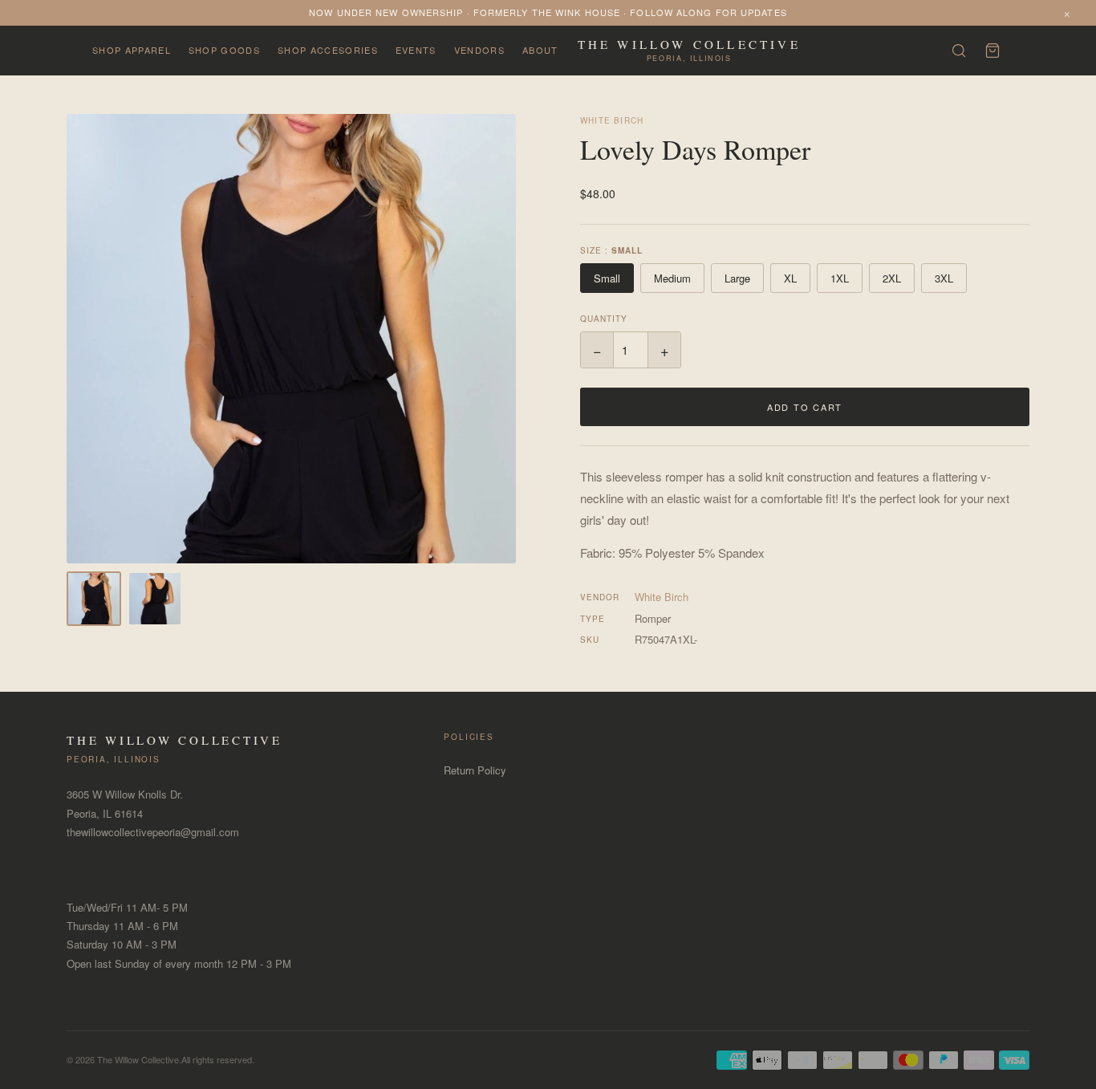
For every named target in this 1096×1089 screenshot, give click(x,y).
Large (737, 278)
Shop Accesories (328, 49)
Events (416, 49)
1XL (839, 278)
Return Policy (475, 770)
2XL (892, 278)
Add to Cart (804, 406)
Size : (611, 250)
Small (607, 278)
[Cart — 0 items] (992, 50)
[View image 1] (94, 598)
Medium (672, 278)
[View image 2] (155, 598)
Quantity (603, 318)
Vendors (479, 49)
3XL (944, 278)
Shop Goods (224, 49)
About (540, 49)
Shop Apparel (131, 49)
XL (790, 278)
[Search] (959, 50)
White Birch (611, 120)
